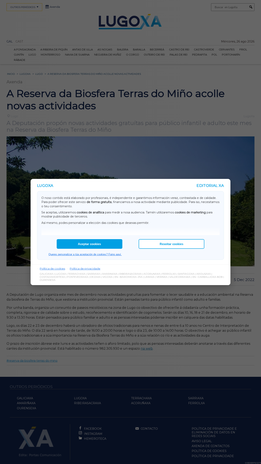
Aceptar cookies (89, 244)
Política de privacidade (85, 268)
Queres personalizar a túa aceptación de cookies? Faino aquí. (85, 254)
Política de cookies (52, 268)
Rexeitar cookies (171, 244)
